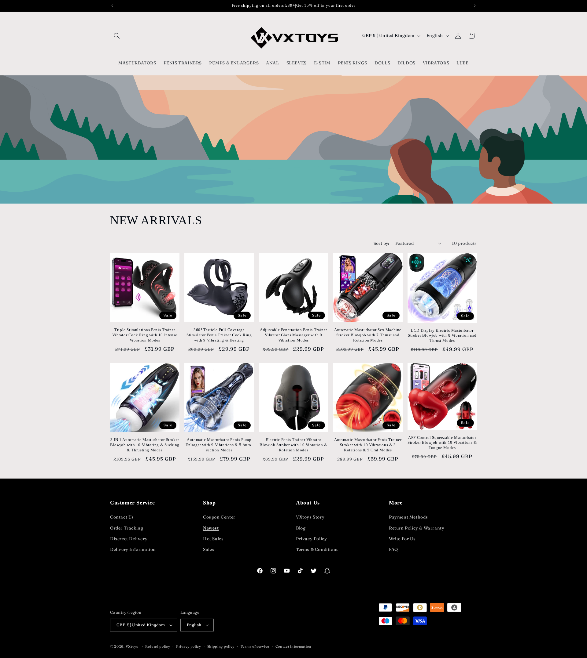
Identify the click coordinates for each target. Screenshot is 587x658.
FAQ (393, 549)
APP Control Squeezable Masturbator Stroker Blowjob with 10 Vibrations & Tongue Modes (442, 442)
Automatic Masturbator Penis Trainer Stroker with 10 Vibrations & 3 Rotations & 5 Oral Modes (368, 444)
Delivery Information (133, 549)
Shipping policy (221, 646)
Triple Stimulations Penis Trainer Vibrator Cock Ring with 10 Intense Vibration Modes (144, 334)
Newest (211, 528)
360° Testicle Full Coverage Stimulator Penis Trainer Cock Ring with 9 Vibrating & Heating (219, 334)
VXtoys (132, 646)
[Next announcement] (475, 6)
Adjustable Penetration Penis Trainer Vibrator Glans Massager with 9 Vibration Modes (293, 334)
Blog (300, 528)
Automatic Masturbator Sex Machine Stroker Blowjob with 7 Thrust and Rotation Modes (367, 334)
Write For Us (402, 538)
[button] (117, 35)
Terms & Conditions (317, 549)
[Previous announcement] (112, 6)
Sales (208, 549)
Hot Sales (213, 538)
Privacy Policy (311, 538)
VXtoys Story (310, 517)
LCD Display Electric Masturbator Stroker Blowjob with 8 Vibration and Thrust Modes (442, 335)
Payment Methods (408, 517)
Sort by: (381, 243)
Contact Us (122, 517)
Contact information (293, 646)
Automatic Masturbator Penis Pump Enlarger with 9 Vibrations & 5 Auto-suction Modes (219, 444)
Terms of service (255, 646)
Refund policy (157, 646)
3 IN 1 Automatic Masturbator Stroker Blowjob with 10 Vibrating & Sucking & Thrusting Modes (144, 444)
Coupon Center (219, 517)
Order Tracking (126, 528)
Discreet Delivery (128, 538)
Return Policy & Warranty (416, 528)
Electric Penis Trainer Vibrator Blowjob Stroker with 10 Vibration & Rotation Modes (293, 444)
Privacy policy (188, 646)
